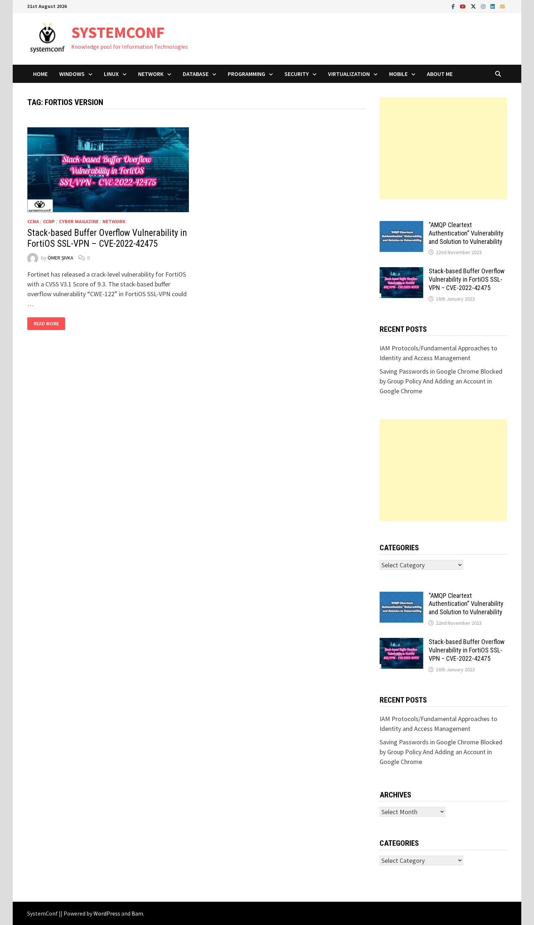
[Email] (502, 6)
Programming (246, 73)
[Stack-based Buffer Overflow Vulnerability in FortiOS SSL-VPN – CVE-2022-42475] (401, 272)
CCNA (33, 221)
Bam (137, 913)
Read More (49, 323)
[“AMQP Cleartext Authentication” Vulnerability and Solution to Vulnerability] (401, 226)
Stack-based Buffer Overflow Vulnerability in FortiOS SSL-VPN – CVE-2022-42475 (107, 238)
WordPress (106, 913)
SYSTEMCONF (118, 32)
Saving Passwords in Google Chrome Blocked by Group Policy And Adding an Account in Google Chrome (441, 381)
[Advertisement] (443, 148)
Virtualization (349, 73)
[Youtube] (463, 6)
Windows (72, 73)
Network (150, 73)
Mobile (398, 73)
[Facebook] (454, 6)
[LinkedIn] (493, 6)
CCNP (49, 221)
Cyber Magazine (78, 221)
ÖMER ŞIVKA (60, 257)
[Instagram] (484, 6)
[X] (474, 6)
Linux (111, 73)
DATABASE (196, 73)
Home (40, 73)
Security (296, 73)
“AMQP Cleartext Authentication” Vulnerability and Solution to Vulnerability (466, 233)
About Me (440, 73)
